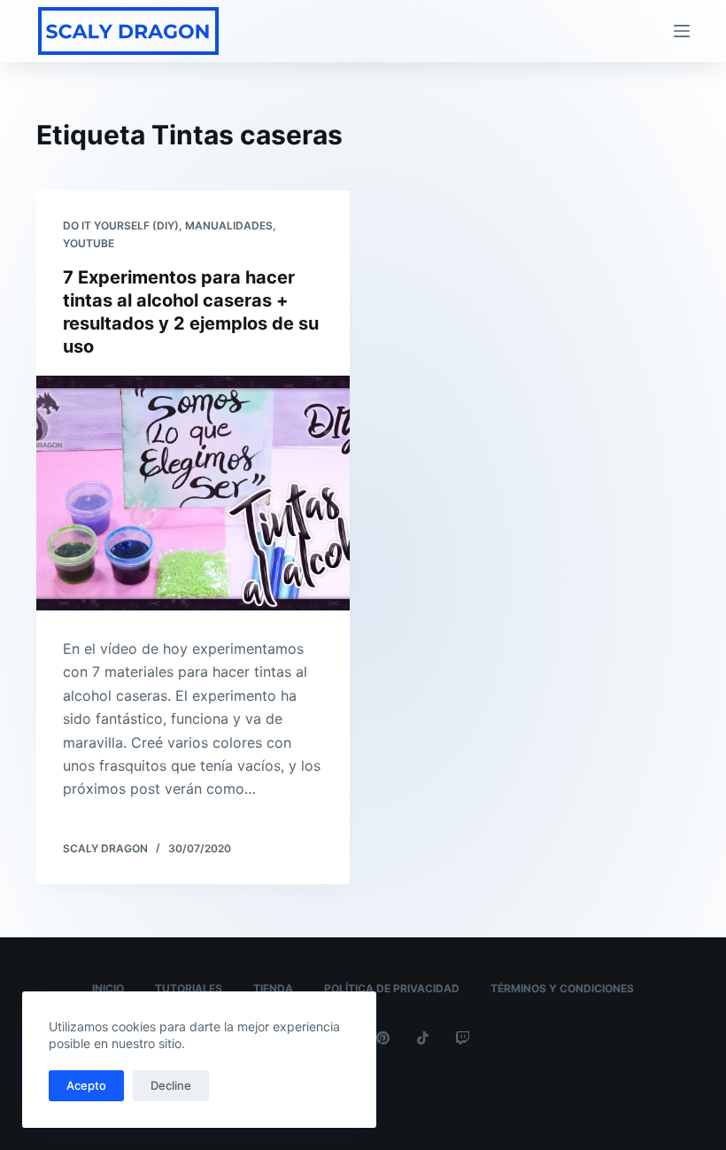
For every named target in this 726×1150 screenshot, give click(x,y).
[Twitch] (462, 1038)
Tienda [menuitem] (273, 988)
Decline (171, 1085)
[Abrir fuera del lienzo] (682, 31)
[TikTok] (422, 1038)
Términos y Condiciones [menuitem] (562, 988)
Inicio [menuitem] (108, 988)
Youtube (88, 243)
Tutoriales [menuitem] (188, 988)
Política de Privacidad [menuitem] (392, 988)
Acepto (86, 1085)
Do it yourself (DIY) (121, 225)
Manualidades (229, 225)
